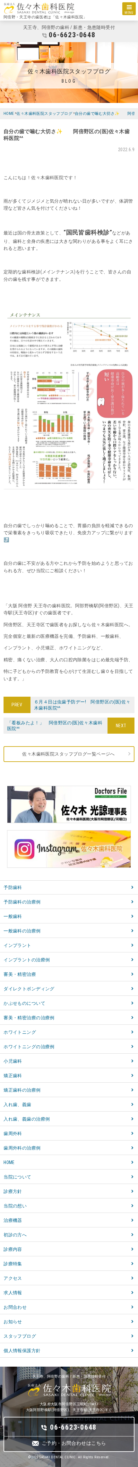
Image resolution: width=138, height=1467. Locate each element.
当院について (17, 1176)
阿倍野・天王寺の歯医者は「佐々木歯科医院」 (45, 17)
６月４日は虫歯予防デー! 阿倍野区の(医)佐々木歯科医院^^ (80, 704)
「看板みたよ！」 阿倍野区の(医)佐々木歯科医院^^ (57, 725)
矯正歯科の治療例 (22, 1090)
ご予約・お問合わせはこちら (74, 1443)
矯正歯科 (13, 1075)
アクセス (13, 1278)
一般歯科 (13, 916)
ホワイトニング (20, 1032)
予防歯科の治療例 (22, 901)
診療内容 (13, 1249)
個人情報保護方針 (22, 1350)
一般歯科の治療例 (22, 930)
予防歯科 (13, 887)
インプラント (17, 945)
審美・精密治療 (20, 974)
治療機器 (13, 1220)
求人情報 (13, 1292)
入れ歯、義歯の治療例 (27, 1119)
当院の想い (15, 1205)
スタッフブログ (20, 1336)
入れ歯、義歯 (17, 1104)
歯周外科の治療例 (22, 1148)
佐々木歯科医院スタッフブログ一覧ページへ (68, 753)
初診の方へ (15, 1234)
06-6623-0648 (72, 35)
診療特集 (13, 1263)
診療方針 (13, 1191)
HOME (9, 1162)
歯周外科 (13, 1133)
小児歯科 (13, 1061)
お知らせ (13, 1321)
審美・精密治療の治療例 (29, 1017)
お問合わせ (15, 1307)
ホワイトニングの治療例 (29, 1046)
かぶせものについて (24, 1003)
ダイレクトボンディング (29, 988)
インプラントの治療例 (27, 959)
